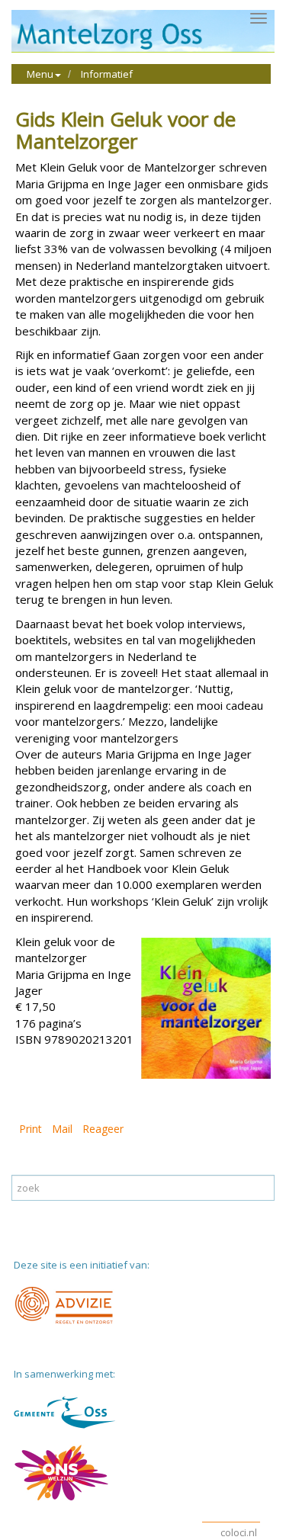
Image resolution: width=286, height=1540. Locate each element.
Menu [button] (40, 74)
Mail (62, 1128)
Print (30, 1128)
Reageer (103, 1128)
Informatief (107, 74)
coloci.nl (238, 1532)
